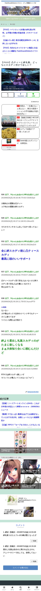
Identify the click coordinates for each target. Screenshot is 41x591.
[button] (37, 390)
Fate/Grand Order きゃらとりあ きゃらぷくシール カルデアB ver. (19, 450)
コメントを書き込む (20, 568)
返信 (34, 541)
